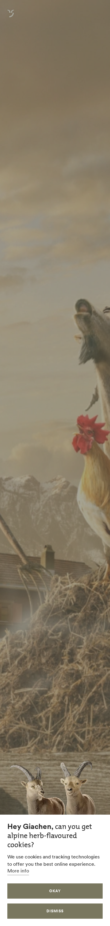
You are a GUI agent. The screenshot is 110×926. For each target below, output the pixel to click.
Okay (55, 891)
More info (18, 871)
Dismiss (55, 911)
